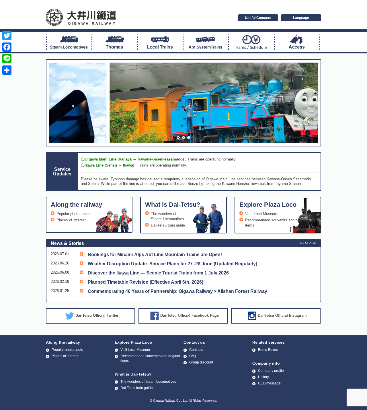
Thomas (114, 42)
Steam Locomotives (69, 42)
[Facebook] (7, 47)
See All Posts (307, 243)
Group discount (201, 362)
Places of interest (71, 220)
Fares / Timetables (251, 42)
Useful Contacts (258, 18)
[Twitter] (7, 35)
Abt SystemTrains (206, 42)
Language (301, 18)
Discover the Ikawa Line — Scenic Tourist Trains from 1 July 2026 (158, 272)
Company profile (271, 371)
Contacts (196, 350)
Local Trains (160, 42)
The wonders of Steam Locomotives (148, 382)
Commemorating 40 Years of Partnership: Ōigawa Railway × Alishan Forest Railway (177, 291)
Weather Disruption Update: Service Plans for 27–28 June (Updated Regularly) (172, 263)
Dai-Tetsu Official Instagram (282, 315)
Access (297, 42)
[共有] (7, 70)
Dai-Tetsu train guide (168, 225)
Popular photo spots (73, 214)
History (263, 377)
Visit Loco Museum (261, 214)
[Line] (7, 58)
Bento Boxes (268, 350)
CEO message (269, 383)
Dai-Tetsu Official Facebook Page (189, 315)
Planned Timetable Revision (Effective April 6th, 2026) (145, 282)
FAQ (192, 356)
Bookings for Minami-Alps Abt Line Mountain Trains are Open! (155, 254)
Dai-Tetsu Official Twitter (96, 315)
